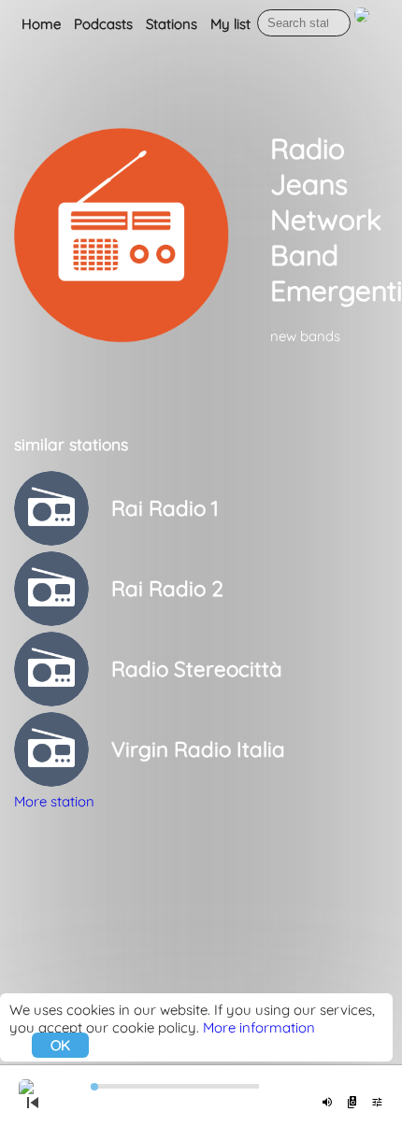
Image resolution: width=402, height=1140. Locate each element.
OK (60, 1045)
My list (230, 24)
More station (54, 801)
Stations (171, 24)
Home (41, 24)
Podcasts (103, 24)
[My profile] (361, 25)
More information (259, 1027)
